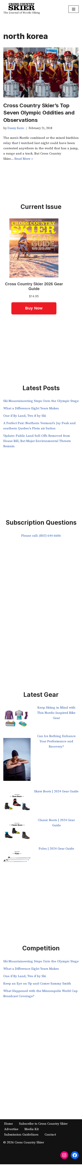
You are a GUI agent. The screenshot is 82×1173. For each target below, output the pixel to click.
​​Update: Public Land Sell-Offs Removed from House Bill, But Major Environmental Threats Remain (37, 441)
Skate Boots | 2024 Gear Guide (56, 791)
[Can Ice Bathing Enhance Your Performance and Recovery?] (17, 761)
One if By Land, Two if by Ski (24, 416)
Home (8, 1124)
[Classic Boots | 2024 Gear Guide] (17, 832)
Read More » (23, 159)
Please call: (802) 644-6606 (41, 536)
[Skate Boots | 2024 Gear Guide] (17, 803)
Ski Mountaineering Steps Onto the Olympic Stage (41, 401)
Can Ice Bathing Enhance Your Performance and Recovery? (56, 741)
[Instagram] (64, 1155)
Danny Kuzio (15, 128)
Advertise (11, 1129)
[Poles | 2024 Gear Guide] (17, 860)
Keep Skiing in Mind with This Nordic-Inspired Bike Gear (56, 713)
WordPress (55, 1168)
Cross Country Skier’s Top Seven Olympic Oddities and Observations (39, 112)
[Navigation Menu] (73, 9)
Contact (50, 1135)
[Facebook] (75, 1155)
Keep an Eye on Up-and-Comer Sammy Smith (37, 983)
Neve (22, 1168)
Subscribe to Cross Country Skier (43, 1124)
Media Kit (31, 1129)
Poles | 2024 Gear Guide (56, 849)
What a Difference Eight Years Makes (31, 408)
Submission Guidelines (21, 1135)
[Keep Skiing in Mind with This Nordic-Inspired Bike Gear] (17, 719)
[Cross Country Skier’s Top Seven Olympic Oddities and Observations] (41, 72)
